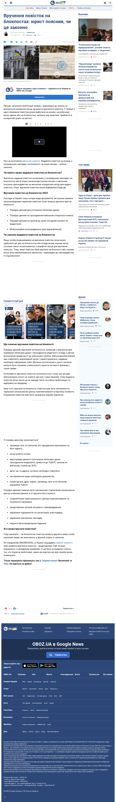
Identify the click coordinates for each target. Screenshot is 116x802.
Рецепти (25, 710)
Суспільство (31, 32)
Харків (29, 682)
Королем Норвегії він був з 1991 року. (92, 247)
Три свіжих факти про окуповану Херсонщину (90, 431)
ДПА (50, 696)
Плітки (31, 731)
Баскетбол (33, 689)
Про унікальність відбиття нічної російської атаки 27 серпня (91, 402)
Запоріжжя (37, 682)
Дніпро (45, 682)
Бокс (46, 689)
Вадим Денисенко (86, 311)
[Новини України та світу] (44, 614)
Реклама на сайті (28, 631)
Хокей (41, 689)
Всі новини (107, 674)
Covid (49, 724)
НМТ (60, 696)
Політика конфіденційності (98, 628)
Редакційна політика (17, 613)
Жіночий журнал (53, 731)
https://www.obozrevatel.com (78, 742)
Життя (49, 674)
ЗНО (55, 696)
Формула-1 (54, 689)
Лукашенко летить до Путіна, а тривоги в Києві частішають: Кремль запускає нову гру (89, 305)
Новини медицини (28, 724)
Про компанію (27, 628)
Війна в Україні (41, 8)
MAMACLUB (41, 724)
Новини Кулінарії (42, 710)
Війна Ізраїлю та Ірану (58, 8)
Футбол (24, 689)
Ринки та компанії (28, 717)
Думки (81, 297)
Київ (23, 682)
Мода (43, 731)
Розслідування (67, 674)
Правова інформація (74, 628)
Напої (32, 710)
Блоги (77, 674)
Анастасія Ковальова (17, 32)
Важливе (83, 14)
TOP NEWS (83, 165)
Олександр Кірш (85, 393)
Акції (45, 703)
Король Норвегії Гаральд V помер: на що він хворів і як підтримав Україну (94, 241)
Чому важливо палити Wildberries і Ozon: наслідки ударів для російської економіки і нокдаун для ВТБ (89, 320)
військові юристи (31, 161)
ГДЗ (23, 696)
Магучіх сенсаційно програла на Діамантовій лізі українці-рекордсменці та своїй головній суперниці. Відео (89, 96)
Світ (34, 674)
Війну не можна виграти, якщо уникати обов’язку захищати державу (90, 417)
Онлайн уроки (42, 696)
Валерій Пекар (84, 341)
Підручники (31, 696)
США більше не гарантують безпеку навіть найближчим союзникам (94, 206)
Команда (48, 628)
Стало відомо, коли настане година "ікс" (93, 54)
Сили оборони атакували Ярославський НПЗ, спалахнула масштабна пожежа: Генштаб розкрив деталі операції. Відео (93, 220)
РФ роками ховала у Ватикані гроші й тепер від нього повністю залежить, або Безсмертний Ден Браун (90, 387)
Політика (22, 674)
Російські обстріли (84, 8)
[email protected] (30, 785)
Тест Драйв (26, 703)
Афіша (24, 731)
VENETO (71, 8)
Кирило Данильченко (87, 326)
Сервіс (51, 703)
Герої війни (30, 8)
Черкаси (53, 682)
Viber (6, 563)
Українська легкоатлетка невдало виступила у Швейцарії (87, 106)
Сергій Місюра (84, 408)
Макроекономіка (42, 717)
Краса (37, 731)
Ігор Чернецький (85, 424)
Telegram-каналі (49, 560)
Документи (48, 631)
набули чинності (64, 542)
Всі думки (84, 443)
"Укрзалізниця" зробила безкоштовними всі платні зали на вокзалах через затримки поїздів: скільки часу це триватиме (90, 68)
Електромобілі (37, 703)
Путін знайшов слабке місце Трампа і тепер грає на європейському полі (91, 335)
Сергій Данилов (85, 436)
